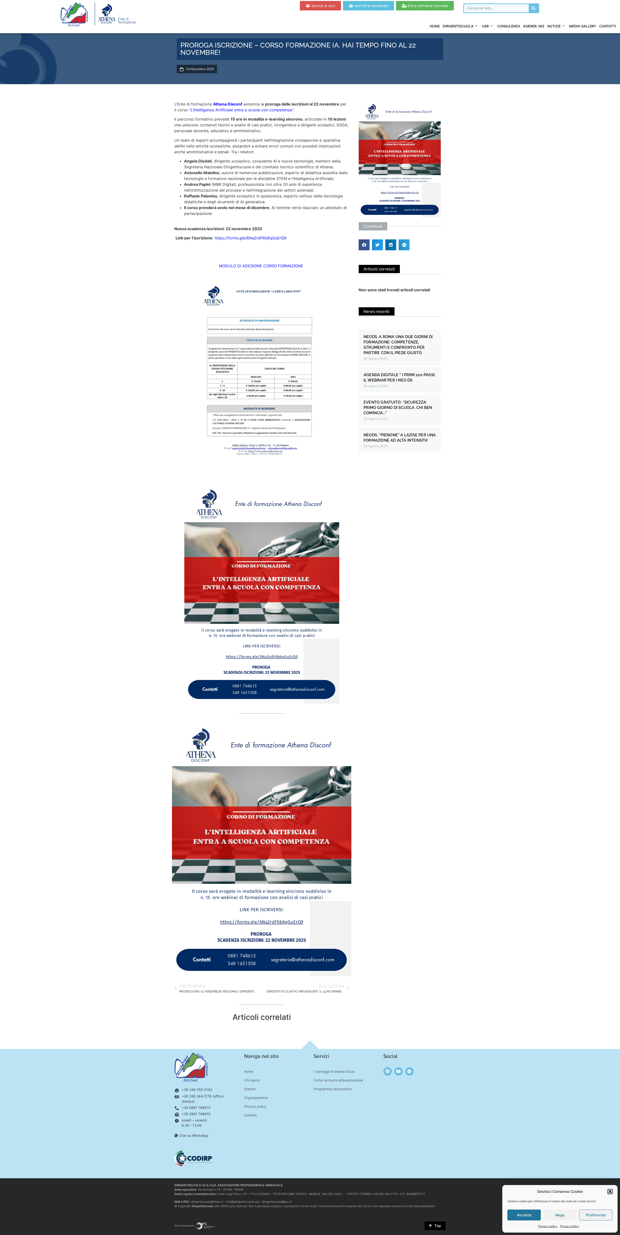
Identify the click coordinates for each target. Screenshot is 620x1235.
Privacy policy (548, 1226)
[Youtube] (398, 1071)
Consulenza (508, 26)
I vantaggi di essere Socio (334, 1071)
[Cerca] (533, 8)
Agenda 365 (533, 26)
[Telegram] (409, 1071)
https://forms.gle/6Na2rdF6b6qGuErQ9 (251, 238)
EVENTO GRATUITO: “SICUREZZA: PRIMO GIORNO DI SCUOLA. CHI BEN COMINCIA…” (398, 407)
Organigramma (256, 1098)
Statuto (250, 1089)
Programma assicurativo (333, 1089)
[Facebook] (387, 1071)
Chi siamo (251, 1080)
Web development (184, 1225)
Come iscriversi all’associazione (338, 1080)
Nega (560, 1215)
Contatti (607, 26)
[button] (610, 1191)
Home (435, 26)
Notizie (554, 26)
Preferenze (596, 1215)
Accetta (524, 1215)
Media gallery (582, 26)
